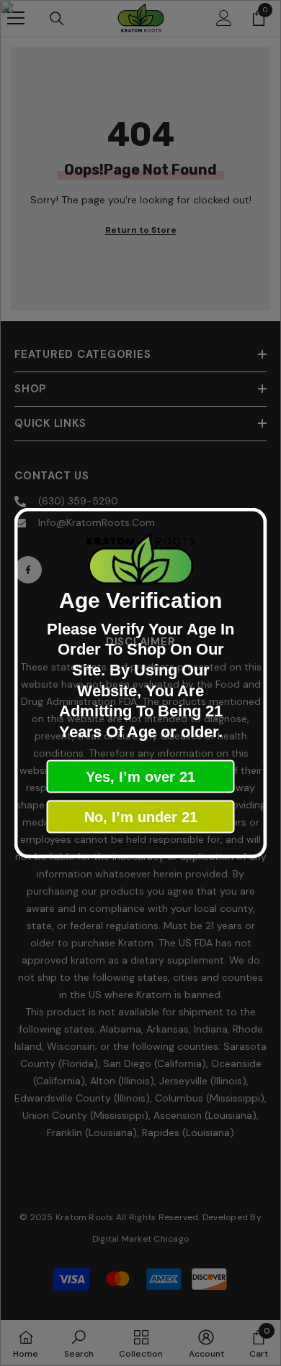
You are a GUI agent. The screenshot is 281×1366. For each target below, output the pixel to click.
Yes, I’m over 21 (140, 777)
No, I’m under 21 (140, 817)
